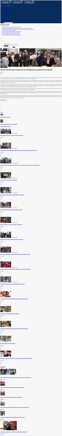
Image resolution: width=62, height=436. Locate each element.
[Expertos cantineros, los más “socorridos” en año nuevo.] (5, 222)
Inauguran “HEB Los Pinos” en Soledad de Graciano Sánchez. (12, 387)
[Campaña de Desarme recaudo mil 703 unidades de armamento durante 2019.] (5, 267)
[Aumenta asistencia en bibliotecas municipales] (5, 311)
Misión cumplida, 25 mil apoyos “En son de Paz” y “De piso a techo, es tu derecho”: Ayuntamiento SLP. (18, 29)
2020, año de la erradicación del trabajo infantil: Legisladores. (11, 31)
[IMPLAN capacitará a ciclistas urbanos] (5, 341)
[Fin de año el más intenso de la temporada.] (5, 178)
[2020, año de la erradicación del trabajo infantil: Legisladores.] (5, 192)
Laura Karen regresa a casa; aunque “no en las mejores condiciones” (13, 431)
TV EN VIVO (4, 20)
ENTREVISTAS (6, 8)
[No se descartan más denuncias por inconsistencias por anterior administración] (5, 356)
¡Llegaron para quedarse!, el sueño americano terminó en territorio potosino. (15, 254)
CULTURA (5, 16)
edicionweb (2, 379)
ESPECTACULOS (6, 17)
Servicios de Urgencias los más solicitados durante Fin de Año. (12, 284)
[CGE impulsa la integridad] (1, 115)
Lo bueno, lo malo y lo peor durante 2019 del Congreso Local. (11, 35)
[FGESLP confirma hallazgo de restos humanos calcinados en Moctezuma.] (2, 405)
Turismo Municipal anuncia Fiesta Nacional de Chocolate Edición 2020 (14, 298)
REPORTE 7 (5, 10)
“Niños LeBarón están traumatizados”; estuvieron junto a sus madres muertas (15, 377)
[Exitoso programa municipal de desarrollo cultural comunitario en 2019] (5, 326)
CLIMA (5, 15)
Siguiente (1, 119)
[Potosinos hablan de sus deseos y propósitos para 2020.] (5, 207)
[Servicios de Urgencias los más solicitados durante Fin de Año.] (5, 282)
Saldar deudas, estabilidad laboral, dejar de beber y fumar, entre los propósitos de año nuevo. (17, 28)
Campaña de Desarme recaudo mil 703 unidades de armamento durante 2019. (15, 269)
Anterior (1, 112)
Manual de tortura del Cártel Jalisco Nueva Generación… (11, 397)
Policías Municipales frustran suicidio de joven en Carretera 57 (12, 417)
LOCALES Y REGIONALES (7, 9)
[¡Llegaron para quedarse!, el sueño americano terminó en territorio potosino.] (5, 252)
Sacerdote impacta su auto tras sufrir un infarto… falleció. (11, 27)
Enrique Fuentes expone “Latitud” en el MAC (8, 124)
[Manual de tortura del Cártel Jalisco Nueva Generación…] (2, 395)
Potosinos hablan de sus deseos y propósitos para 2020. (11, 32)
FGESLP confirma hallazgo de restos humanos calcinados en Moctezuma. (14, 407)
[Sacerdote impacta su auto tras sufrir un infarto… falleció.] (5, 133)
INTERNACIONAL (6, 12)
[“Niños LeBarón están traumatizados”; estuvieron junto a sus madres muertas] (8, 374)
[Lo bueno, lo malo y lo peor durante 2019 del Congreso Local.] (5, 237)
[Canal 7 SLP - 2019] (17, 4)
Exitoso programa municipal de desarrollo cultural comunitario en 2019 (14, 328)
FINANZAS (5, 18)
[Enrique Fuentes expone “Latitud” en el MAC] (1, 122)
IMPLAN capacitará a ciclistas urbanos (7, 343)
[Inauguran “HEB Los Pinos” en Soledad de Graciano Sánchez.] (2, 385)
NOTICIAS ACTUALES (5, 19)
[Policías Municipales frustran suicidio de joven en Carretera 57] (2, 415)
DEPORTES (5, 14)
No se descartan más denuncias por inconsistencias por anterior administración (16, 358)
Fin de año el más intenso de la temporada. (9, 30)
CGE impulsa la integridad (5, 117)
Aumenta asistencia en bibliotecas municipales (9, 313)
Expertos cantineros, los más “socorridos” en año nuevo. (11, 33)
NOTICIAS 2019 (4, 7)
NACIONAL (5, 11)
